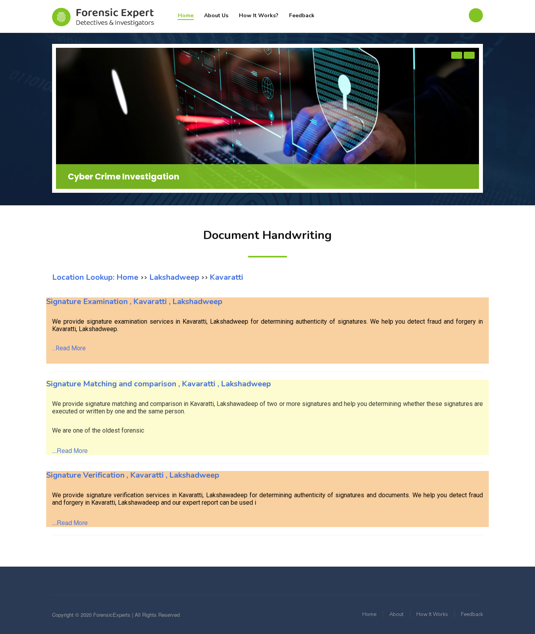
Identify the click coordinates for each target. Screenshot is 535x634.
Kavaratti (226, 277)
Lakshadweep (173, 277)
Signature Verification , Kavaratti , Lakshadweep (132, 475)
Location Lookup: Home (96, 277)
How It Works (432, 614)
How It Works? (258, 15)
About (396, 614)
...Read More (69, 348)
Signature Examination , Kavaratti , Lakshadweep (134, 301)
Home (185, 15)
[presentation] (456, 55)
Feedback (301, 15)
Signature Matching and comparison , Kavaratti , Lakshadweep (158, 384)
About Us (216, 15)
